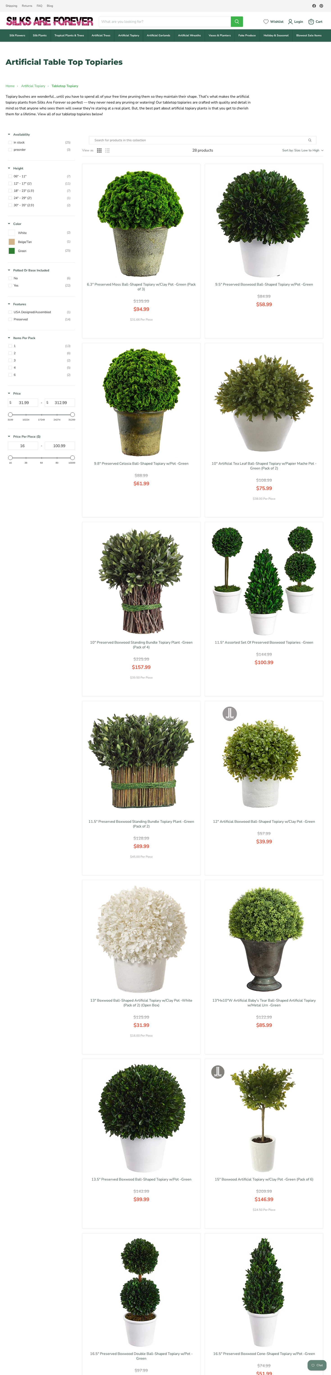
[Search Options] (315, 140)
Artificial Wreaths (189, 35)
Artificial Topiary (128, 35)
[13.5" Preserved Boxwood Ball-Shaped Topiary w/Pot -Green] (141, 1118)
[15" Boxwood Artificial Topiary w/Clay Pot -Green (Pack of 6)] (264, 1118)
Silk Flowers (17, 35)
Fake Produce (247, 35)
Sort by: (300, 150)
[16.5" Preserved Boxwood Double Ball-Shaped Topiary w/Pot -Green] (141, 1292)
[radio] (99, 150)
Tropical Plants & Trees (69, 35)
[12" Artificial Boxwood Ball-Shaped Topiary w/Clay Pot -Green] (264, 760)
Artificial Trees (101, 35)
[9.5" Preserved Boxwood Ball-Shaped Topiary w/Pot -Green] (264, 223)
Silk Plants (40, 35)
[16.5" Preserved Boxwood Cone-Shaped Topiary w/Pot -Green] (264, 1292)
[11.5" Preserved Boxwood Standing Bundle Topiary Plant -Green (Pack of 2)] (141, 760)
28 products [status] (202, 150)
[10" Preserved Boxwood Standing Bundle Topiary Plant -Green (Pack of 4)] (141, 581)
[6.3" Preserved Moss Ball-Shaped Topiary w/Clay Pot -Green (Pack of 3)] (141, 223)
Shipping (11, 6)
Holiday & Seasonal (276, 35)
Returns (27, 6)
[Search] (237, 21)
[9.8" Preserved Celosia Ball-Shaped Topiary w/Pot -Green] (141, 402)
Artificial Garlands (158, 35)
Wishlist (276, 21)
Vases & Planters (220, 35)
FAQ (39, 6)
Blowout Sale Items (309, 35)
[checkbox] (41, 142)
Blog (50, 6)
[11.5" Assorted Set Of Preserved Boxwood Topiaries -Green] (264, 581)
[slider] (10, 414)
